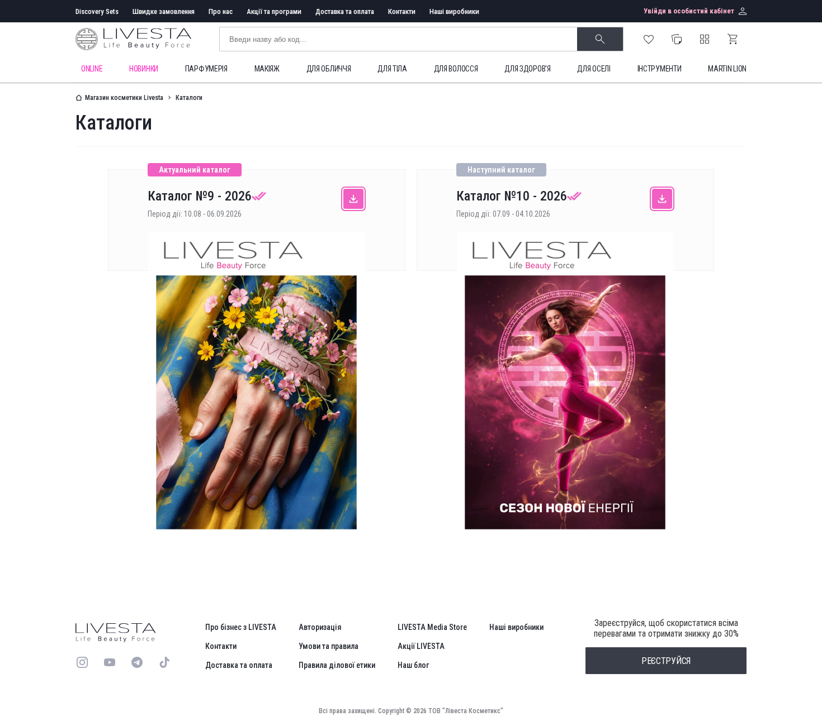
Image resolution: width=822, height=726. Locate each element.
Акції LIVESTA (421, 646)
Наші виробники (454, 11)
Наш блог (413, 665)
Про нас (221, 11)
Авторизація (320, 627)
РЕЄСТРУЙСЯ (666, 661)
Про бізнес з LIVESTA (240, 627)
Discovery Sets (97, 11)
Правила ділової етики (337, 665)
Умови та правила (328, 646)
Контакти (401, 11)
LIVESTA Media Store (432, 627)
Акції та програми (274, 11)
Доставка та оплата (344, 11)
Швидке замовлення (164, 11)
